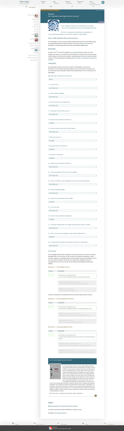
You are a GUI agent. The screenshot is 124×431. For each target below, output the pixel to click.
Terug (96, 395)
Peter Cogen (24, 2)
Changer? (43, 2)
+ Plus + (92, 2)
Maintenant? (80, 2)
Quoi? (56, 2)
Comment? (68, 2)
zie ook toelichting (73, 52)
